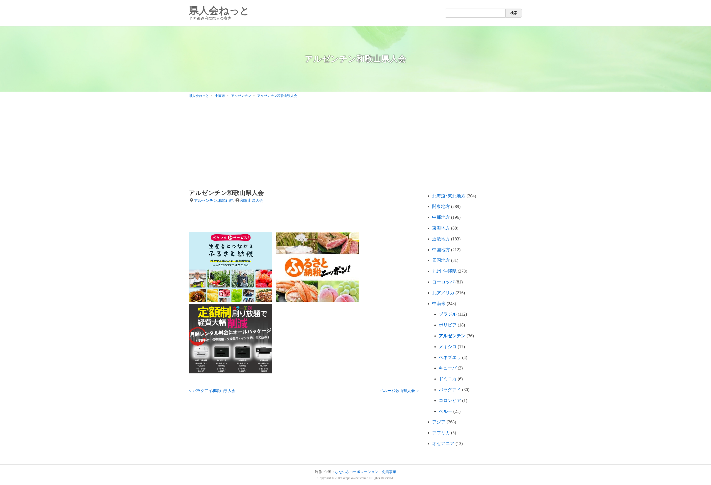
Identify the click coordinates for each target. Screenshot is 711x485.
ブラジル (448, 314)
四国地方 (441, 260)
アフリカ (441, 432)
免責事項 (389, 472)
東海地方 (441, 228)
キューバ (448, 368)
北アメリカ (443, 292)
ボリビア (448, 325)
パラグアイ (450, 389)
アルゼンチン (205, 200)
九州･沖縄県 (444, 271)
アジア (438, 421)
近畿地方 (441, 239)
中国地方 (441, 249)
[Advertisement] (355, 145)
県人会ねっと (219, 13)
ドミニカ (448, 378)
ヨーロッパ (443, 282)
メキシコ (448, 346)
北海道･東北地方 (448, 196)
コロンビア (450, 400)
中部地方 (441, 217)
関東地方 (441, 206)
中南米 (438, 303)
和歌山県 (226, 200)
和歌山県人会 (251, 200)
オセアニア (443, 443)
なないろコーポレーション (356, 472)
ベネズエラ (450, 357)
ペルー (445, 411)
